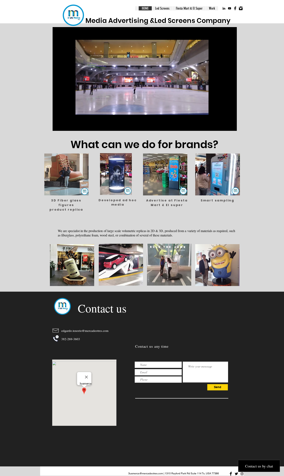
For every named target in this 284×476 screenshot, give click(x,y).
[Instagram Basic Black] (241, 8)
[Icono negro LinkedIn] (224, 8)
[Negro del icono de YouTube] (229, 8)
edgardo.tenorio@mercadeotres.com (85, 331)
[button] (142, 110)
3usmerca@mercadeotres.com (145, 473)
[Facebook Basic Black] (235, 8)
